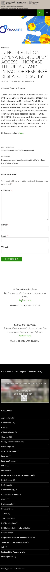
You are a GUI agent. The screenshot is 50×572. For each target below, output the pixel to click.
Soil (2, 547)
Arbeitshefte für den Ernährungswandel (17, 149)
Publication (6, 533)
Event (5, 513)
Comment (6, 190)
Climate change (7, 432)
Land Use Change (8, 461)
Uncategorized (7, 557)
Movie (4, 466)
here (21, 133)
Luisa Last (15, 81)
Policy (4, 499)
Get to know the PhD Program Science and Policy (21, 371)
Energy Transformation (10, 442)
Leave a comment (27, 81)
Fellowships (6, 446)
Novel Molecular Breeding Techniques (17, 475)
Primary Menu (47, 12)
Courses (5, 48)
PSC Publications (8, 523)
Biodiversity (6, 422)
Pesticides (5, 485)
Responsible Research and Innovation (16, 537)
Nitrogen (5, 470)
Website (5, 247)
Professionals (7, 504)
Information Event (8, 451)
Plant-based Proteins (10, 494)
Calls (3, 427)
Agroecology (6, 418)
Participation (6, 480)
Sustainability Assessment (12, 552)
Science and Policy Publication (14, 542)
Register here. (25, 300)
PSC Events (7, 518)
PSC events (6, 509)
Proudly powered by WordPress (12, 569)
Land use (5, 456)
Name (4, 224)
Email (4, 236)
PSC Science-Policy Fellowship (14, 528)
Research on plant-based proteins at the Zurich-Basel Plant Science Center (23, 160)
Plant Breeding (7, 489)
